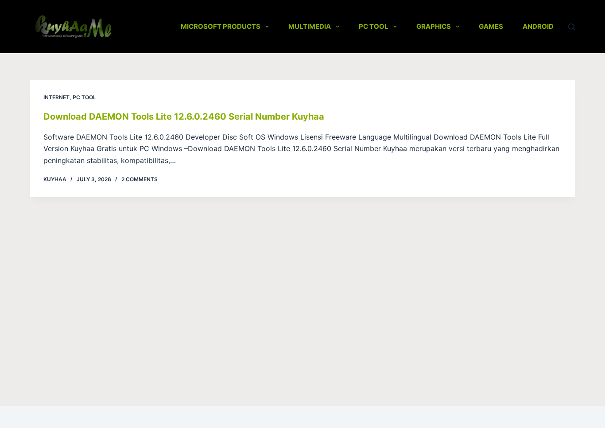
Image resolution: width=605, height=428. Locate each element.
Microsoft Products (220, 26)
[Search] (571, 26)
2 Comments (139, 179)
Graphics (433, 26)
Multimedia (309, 26)
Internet (56, 97)
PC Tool (373, 26)
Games (491, 26)
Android (538, 26)
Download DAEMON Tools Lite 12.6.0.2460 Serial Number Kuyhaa (183, 116)
